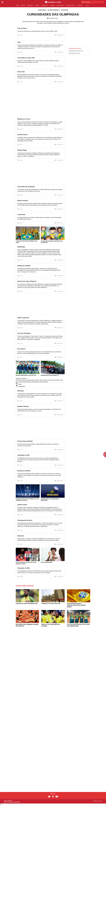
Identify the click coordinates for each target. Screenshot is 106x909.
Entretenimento (54, 10)
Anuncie (100, 801)
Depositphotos (17, 802)
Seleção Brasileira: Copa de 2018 (76, 50)
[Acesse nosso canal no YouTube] (56, 796)
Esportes (64, 10)
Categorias (42, 10)
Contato (95, 801)
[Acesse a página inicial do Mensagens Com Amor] (53, 2)
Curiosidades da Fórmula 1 (74, 53)
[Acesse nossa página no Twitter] (49, 796)
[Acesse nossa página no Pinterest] (53, 796)
